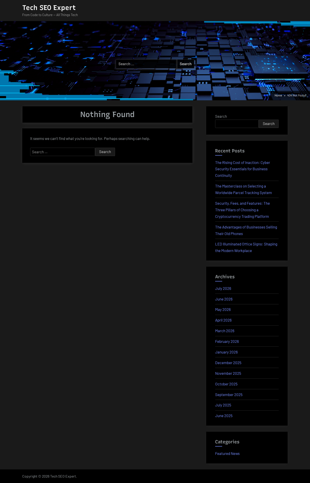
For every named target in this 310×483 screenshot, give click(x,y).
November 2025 (228, 373)
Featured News (227, 453)
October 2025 (226, 384)
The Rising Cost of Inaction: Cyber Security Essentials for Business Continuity (242, 169)
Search (221, 116)
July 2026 (223, 288)
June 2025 (224, 415)
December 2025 (228, 362)
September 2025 (229, 394)
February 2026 (227, 341)
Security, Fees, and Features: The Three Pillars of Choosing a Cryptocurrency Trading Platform (242, 210)
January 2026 (226, 352)
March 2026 (224, 330)
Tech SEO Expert (49, 8)
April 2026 (223, 320)
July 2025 (223, 405)
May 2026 (223, 309)
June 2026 (224, 299)
